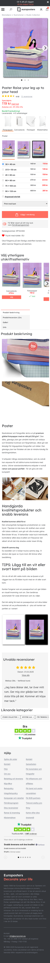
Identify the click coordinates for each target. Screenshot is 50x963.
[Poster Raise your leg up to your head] (32, 275)
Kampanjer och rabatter (14, 798)
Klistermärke (42, 130)
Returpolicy (8, 788)
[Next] (45, 48)
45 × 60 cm (10, 175)
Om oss (7, 774)
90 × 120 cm (10, 191)
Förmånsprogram (11, 803)
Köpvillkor (8, 783)
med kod (15, 104)
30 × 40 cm (10, 164)
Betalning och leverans (13, 779)
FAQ (6, 769)
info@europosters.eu (17, 936)
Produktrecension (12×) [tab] (12, 317)
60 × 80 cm (10, 180)
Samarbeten (31, 764)
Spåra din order (10, 759)
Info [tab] (4, 327)
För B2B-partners (33, 798)
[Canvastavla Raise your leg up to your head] (11, 275)
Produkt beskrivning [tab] (11, 312)
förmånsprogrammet (20, 225)
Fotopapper (8, 130)
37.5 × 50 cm (10, 170)
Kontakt (7, 764)
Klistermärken (10, 817)
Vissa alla (25, 675)
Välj (11, 297)
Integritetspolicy (11, 793)
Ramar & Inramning (12, 813)
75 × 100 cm (10, 186)
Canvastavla (19, 130)
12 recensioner (26, 96)
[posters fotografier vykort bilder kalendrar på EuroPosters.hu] (26, 9)
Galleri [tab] (5, 322)
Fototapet (31, 130)
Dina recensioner (11, 808)
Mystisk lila (27, 717)
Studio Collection (9, 717)
